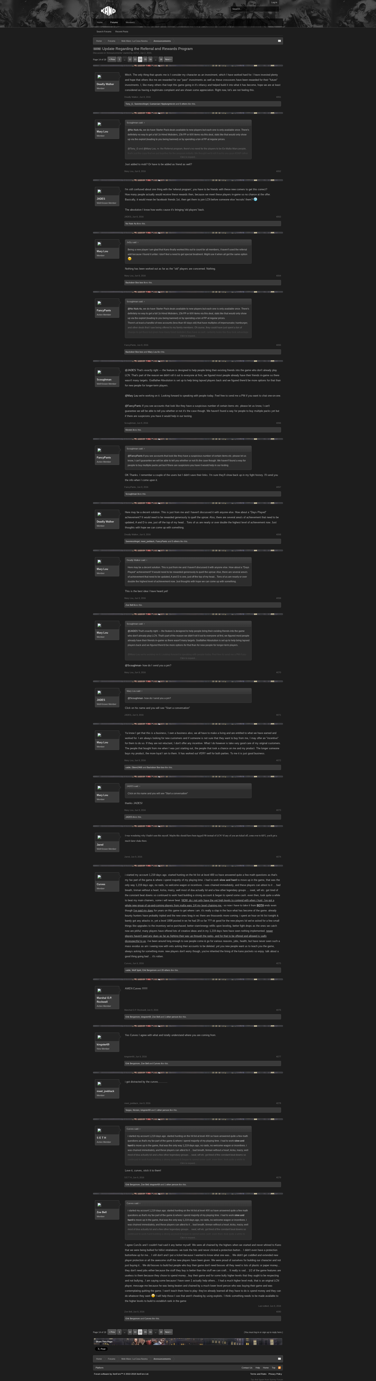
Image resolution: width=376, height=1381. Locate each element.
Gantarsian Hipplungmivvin (162, 104)
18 (161, 59)
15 (145, 59)
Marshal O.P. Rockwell (104, 999)
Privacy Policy (275, 1374)
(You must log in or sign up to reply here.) (263, 1332)
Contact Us (247, 1368)
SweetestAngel (141, 104)
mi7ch (136, 53)
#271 (278, 715)
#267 (278, 487)
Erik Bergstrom (149, 970)
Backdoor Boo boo (134, 282)
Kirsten (129, 430)
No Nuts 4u (131, 223)
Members (130, 22)
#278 (278, 1103)
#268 (278, 534)
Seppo (129, 1110)
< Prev (112, 59)
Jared (100, 844)
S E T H (101, 1137)
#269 (278, 598)
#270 (278, 672)
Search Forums (104, 31)
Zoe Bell (129, 605)
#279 (278, 1177)
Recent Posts (121, 31)
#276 (278, 1010)
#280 (278, 1311)
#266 (278, 423)
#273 (278, 810)
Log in (274, 2)
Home (100, 22)
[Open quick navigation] (279, 41)
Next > (168, 59)
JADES (101, 198)
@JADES (130, 370)
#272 (278, 760)
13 (135, 59)
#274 (278, 857)
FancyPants (104, 310)
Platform (99, 1368)
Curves (101, 884)
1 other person (171, 1017)
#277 (278, 1056)
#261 (278, 97)
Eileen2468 (137, 767)
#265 (278, 345)
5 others (184, 104)
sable (128, 767)
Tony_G (129, 104)
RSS (279, 1367)
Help (258, 1368)
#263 (278, 217)
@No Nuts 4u (135, 130)
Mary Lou (102, 131)
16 (150, 59)
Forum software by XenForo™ (121, 1374)
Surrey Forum (276, 1379)
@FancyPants (133, 405)
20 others (165, 970)
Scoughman (104, 379)
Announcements (114, 53)
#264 (278, 275)
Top (273, 1368)
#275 (278, 963)
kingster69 (146, 1017)
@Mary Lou (131, 395)
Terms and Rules (258, 1374)
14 (140, 59)
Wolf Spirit (136, 970)
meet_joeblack (148, 541)
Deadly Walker (105, 84)
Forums (114, 22)
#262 (278, 171)
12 (130, 59)
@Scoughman (133, 665)
